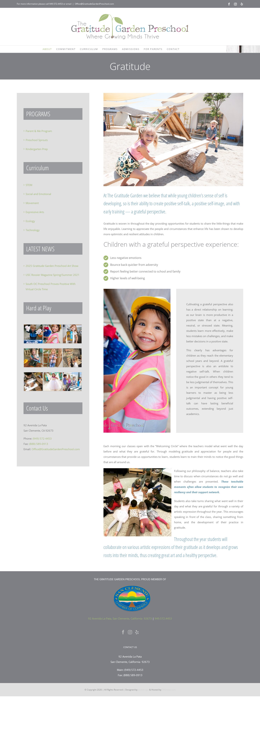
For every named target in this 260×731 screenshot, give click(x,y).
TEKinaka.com (169, 689)
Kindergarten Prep (37, 149)
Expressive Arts (35, 212)
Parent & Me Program (39, 131)
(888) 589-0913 (38, 444)
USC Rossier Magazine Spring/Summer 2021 (52, 275)
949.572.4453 (56, 3)
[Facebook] (123, 632)
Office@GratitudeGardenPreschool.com (94, 3)
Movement (32, 203)
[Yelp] (137, 632)
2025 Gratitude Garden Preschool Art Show (52, 266)
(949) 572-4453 (42, 438)
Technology (33, 230)
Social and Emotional (38, 194)
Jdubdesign (143, 689)
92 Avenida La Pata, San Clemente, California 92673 (120, 618)
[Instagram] (130, 632)
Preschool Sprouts (37, 140)
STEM (29, 185)
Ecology (30, 221)
